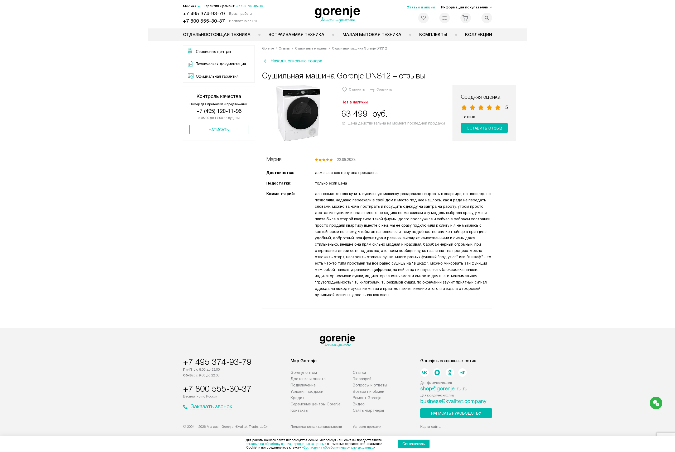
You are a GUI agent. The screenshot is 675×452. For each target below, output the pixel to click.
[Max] (437, 372)
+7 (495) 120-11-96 (219, 111)
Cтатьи (359, 372)
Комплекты (433, 34)
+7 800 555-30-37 (204, 21)
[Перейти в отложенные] (423, 18)
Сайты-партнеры (368, 410)
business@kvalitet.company (453, 401)
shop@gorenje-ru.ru (443, 388)
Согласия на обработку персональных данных (338, 447)
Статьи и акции (421, 7)
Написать (219, 130)
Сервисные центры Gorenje (315, 404)
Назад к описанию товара (296, 61)
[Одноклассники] (450, 372)
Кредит (297, 398)
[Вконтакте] (424, 372)
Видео (359, 404)
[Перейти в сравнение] (444, 18)
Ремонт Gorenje (367, 398)
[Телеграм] (462, 372)
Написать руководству (456, 413)
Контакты (299, 410)
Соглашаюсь (413, 444)
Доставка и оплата (308, 379)
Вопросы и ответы (370, 385)
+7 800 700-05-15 (249, 6)
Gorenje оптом (304, 372)
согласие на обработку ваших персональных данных (285, 444)
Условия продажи (307, 391)
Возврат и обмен (368, 391)
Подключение (303, 385)
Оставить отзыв (484, 128)
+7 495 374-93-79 (204, 13)
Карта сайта (430, 427)
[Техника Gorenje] (337, 14)
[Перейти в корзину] (465, 18)
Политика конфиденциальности (316, 427)
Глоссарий (362, 379)
